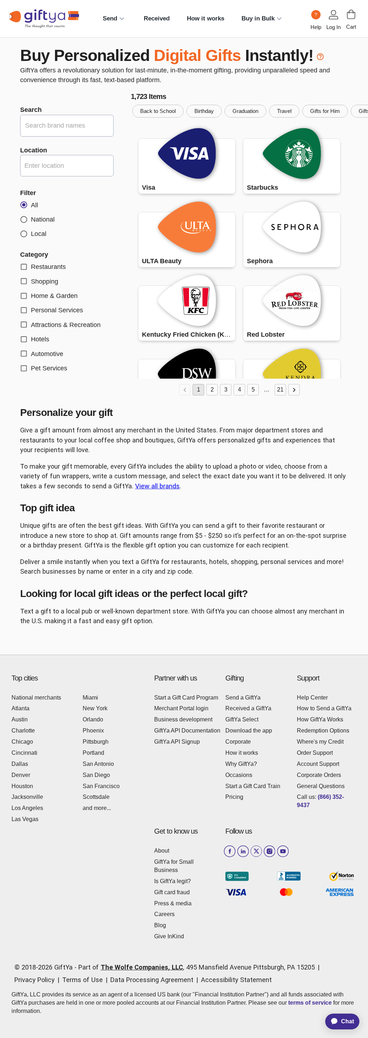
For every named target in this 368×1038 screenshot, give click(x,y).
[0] (351, 14)
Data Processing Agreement (151, 980)
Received (157, 18)
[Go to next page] (294, 389)
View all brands (157, 486)
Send (110, 18)
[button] (158, 111)
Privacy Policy (34, 980)
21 (280, 390)
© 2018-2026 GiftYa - (45, 967)
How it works (205, 18)
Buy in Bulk (258, 18)
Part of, (196, 967)
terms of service (310, 1003)
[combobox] (67, 165)
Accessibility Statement (236, 980)
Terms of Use (82, 980)
